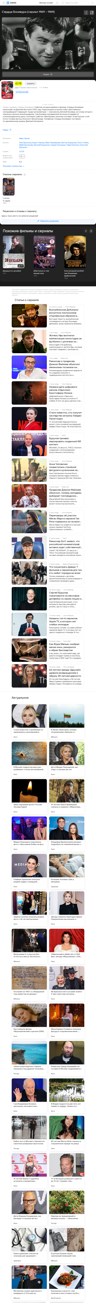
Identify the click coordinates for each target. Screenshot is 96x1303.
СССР (21, 151)
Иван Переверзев (52, 142)
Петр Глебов (82, 142)
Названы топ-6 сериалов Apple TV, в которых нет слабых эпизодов (63, 621)
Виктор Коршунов (68, 142)
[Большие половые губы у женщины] (66, 871)
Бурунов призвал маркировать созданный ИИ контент (65, 441)
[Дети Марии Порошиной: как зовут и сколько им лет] (66, 759)
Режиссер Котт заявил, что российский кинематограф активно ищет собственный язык (65, 544)
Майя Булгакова (26, 145)
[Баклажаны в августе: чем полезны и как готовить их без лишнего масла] (66, 1283)
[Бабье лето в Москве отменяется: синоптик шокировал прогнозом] (29, 1133)
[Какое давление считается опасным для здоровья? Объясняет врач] (29, 1245)
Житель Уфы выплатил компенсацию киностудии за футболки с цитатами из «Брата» (65, 338)
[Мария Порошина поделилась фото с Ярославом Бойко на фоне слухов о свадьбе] (29, 834)
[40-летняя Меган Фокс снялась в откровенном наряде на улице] (66, 1133)
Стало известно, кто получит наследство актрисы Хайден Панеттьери (65, 415)
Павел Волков (73, 145)
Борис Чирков (38, 142)
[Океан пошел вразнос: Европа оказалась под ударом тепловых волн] (29, 1058)
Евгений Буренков (41, 145)
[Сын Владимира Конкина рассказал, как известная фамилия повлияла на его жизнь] (29, 1095)
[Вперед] (91, 231)
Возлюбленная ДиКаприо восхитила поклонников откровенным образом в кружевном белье (63, 313)
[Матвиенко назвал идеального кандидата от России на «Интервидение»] (29, 1283)
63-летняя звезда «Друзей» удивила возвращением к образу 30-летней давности (65, 673)
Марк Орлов (24, 138)
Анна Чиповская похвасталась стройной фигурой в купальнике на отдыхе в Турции (63, 467)
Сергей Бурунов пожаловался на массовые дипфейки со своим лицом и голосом (65, 595)
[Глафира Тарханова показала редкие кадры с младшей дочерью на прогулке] (29, 871)
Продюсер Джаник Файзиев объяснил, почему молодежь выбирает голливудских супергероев (65, 493)
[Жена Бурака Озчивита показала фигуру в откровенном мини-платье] (66, 1021)
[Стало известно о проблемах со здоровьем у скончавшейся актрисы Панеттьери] (29, 721)
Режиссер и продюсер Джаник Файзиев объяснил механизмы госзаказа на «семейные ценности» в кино (66, 364)
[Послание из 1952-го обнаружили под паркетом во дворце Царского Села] (29, 983)
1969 (16, 87)
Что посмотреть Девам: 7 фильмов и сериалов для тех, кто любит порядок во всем (65, 570)
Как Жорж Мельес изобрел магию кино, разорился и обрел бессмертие (64, 647)
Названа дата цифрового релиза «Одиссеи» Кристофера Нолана (63, 390)
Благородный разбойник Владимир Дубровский (74, 273)
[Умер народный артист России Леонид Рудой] (29, 796)
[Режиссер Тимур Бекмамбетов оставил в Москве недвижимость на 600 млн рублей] (66, 1058)
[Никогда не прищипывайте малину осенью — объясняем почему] (66, 1208)
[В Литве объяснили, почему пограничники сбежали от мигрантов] (66, 721)
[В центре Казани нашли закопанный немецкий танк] (66, 1245)
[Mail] (8, 3)
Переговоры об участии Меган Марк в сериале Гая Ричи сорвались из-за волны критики (65, 518)
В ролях (6, 142)
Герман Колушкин (58, 145)
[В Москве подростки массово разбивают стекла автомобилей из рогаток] (29, 759)
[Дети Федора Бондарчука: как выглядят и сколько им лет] (29, 1208)
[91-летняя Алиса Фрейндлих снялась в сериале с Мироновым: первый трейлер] (66, 796)
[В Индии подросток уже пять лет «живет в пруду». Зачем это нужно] (66, 1095)
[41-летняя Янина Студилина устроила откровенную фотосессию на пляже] (29, 1170)
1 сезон (6, 198)
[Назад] (86, 231)
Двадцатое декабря (12, 271)
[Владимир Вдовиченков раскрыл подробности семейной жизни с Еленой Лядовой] (66, 834)
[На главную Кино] (12, 3)
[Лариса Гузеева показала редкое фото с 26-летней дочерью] (29, 908)
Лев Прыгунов (25, 142)
